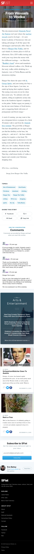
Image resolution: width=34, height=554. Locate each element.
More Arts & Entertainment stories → (17, 340)
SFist (4, 480)
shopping (22, 199)
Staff (2, 512)
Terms (3, 550)
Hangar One (6, 195)
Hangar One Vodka (15, 48)
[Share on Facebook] (10, 387)
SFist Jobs (4, 497)
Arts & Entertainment (12, 9)
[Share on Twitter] (7, 387)
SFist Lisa (14, 199)
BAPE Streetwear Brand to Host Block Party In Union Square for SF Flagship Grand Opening (17, 324)
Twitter (3, 532)
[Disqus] (17, 264)
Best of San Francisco (7, 500)
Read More (27, 468)
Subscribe (17, 458)
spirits (5, 203)
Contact (3, 521)
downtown (15, 191)
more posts (14, 469)
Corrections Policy (6, 518)
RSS (2, 535)
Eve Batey (26, 9)
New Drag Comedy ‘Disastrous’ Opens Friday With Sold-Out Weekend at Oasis (17, 315)
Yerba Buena (21, 203)
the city (12, 203)
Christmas (6, 191)
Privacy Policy (5, 547)
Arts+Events (22, 187)
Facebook (4, 529)
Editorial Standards (6, 515)
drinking (24, 191)
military (5, 199)
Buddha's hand (8, 63)
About (3, 509)
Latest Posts (5, 494)
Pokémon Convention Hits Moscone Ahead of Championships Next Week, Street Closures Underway (17, 333)
